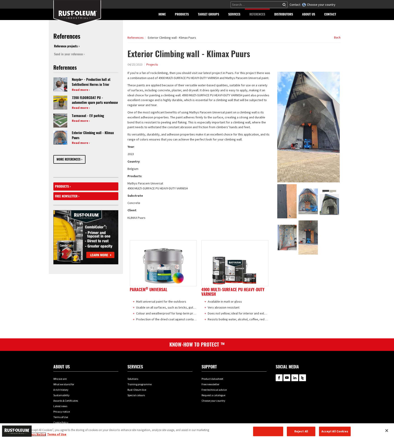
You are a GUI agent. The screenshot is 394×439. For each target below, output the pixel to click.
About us (61, 367)
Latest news (60, 406)
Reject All (301, 431)
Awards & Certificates (65, 400)
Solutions (132, 378)
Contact (295, 5)
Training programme (139, 384)
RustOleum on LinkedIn (294, 377)
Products (62, 186)
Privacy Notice (35, 434)
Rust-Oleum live (136, 389)
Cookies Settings (268, 431)
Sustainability (61, 395)
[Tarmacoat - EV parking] (60, 120)
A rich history (60, 389)
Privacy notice (61, 411)
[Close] (387, 431)
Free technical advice (214, 389)
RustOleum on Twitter (302, 377)
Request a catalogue (213, 395)
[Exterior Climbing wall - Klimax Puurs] (60, 137)
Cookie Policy (60, 422)
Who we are (60, 378)
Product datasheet (212, 378)
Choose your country (321, 5)
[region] (197, 431)
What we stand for (63, 384)
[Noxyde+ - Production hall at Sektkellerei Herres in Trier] (60, 84)
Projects (152, 64)
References (135, 38)
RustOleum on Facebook (279, 377)
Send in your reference (68, 54)
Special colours (136, 395)
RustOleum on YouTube (286, 377)
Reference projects (66, 46)
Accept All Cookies (334, 431)
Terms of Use (60, 417)
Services (135, 367)
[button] (181, 14)
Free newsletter (66, 196)
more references (68, 159)
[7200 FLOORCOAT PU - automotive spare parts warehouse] (60, 102)
